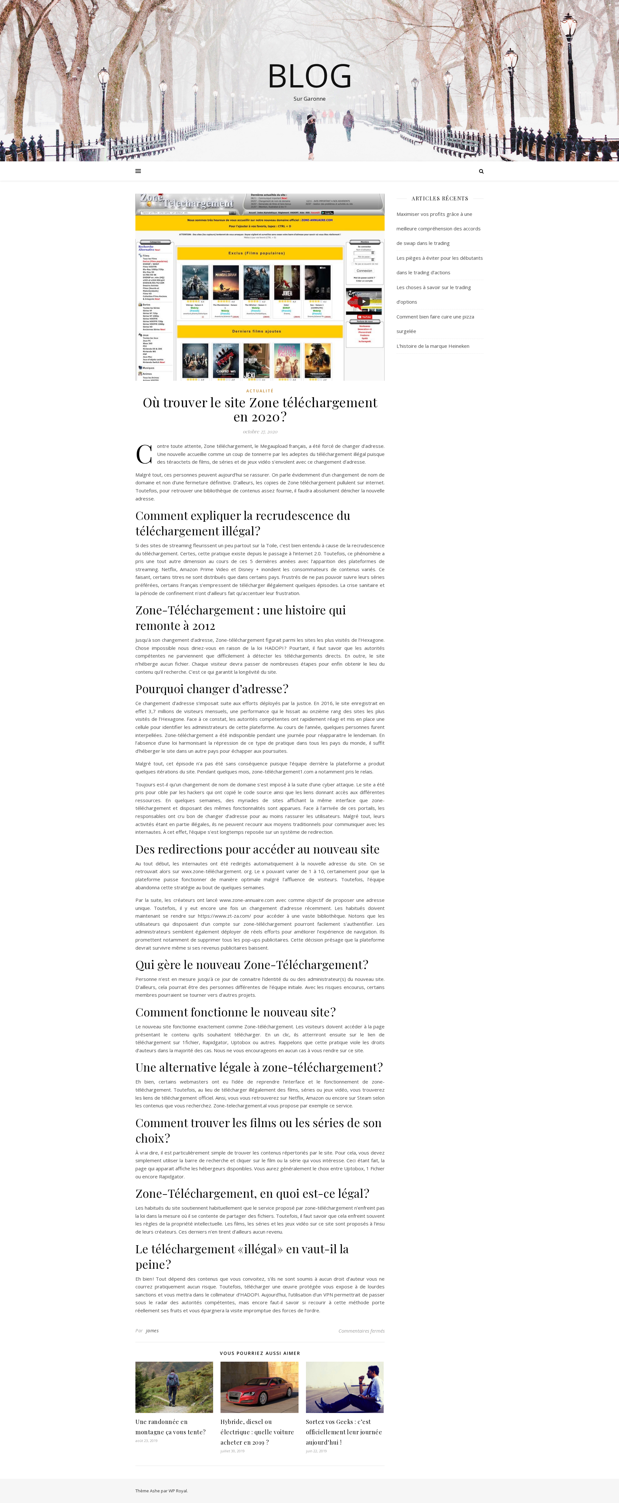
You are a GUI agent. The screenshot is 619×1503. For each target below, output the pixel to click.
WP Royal (178, 1491)
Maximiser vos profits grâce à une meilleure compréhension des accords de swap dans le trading (439, 228)
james (152, 1330)
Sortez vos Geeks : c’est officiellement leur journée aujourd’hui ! (344, 1432)
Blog (309, 75)
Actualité (260, 391)
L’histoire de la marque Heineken (433, 346)
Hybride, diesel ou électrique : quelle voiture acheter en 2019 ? (257, 1432)
